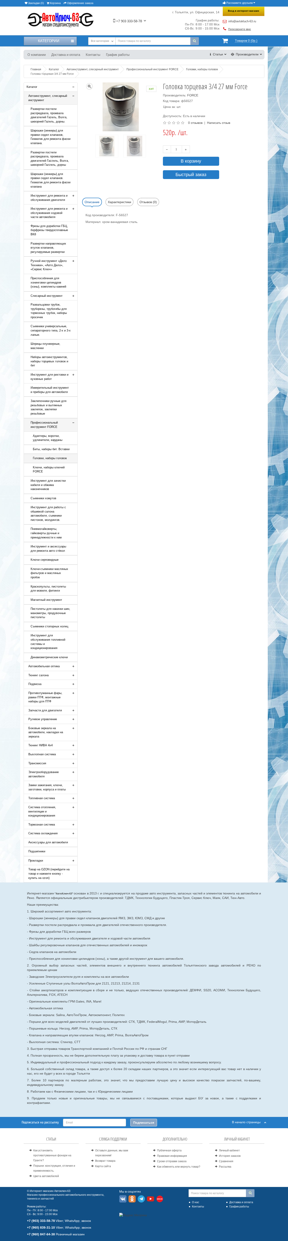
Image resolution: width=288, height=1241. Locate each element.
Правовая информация (172, 1155)
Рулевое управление (42, 719)
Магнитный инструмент (46, 599)
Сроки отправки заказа (172, 1161)
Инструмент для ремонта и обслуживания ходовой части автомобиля (49, 213)
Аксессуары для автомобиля (48, 842)
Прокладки (35, 860)
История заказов (230, 1155)
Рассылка (225, 1166)
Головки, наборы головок (50, 458)
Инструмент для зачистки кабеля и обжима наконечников (48, 485)
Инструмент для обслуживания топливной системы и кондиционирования (48, 642)
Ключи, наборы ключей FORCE (49, 469)
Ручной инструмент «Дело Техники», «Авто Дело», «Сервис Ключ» (49, 265)
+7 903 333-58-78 (128, 21)
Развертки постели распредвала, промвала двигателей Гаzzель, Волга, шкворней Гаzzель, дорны (50, 159)
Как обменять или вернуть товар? (178, 1166)
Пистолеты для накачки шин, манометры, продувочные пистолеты (50, 613)
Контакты (93, 55)
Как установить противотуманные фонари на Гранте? (52, 1155)
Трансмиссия (37, 763)
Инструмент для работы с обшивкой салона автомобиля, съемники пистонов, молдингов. (48, 514)
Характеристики (119, 202)
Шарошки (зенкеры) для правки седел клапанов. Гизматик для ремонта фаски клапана (50, 180)
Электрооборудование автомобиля (43, 774)
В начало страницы (248, 1122)
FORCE (192, 95)
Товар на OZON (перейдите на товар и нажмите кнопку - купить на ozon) (49, 873)
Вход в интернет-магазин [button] (243, 10)
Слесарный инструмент (47, 295)
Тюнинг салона (38, 675)
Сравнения (226, 1161)
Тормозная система (41, 824)
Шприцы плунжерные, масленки (45, 346)
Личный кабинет (229, 1150)
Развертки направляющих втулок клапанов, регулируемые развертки (48, 248)
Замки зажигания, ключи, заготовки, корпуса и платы (47, 787)
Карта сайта (103, 1166)
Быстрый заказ (191, 174)
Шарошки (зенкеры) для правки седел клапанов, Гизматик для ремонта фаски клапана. (50, 137)
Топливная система (41, 798)
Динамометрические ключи (49, 657)
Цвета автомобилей (46, 1176)
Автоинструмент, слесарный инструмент (47, 98)
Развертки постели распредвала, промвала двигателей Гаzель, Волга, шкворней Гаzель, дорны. (49, 115)
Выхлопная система (42, 754)
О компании (36, 55)
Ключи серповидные (44, 559)
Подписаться (143, 1122)
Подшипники (36, 851)
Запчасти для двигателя (45, 710)
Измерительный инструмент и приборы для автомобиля (50, 390)
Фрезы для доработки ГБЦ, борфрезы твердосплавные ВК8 (49, 230)
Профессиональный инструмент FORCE (44, 425)
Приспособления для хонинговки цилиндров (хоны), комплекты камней (48, 282)
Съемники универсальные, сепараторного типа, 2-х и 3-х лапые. (51, 330)
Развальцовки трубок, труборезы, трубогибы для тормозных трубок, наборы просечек (49, 311)
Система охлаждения (43, 833)
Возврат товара (105, 1160)
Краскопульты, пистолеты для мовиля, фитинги (48, 588)
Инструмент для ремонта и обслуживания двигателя (49, 198)
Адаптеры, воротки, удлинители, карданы (47, 438)
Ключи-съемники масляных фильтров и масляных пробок (49, 573)
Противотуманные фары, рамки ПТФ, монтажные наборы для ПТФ (45, 697)
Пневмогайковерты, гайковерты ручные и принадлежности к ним (46, 533)
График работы (118, 55)
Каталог (32, 86)
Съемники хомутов (43, 498)
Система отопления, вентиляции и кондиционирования (42, 811)
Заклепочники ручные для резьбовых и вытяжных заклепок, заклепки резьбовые (48, 407)
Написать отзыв (218, 123)
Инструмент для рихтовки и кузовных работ (49, 377)
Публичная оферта (169, 1150)
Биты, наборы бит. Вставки (51, 449)
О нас (195, 1202)
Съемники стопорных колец (49, 626)
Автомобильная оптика (44, 666)
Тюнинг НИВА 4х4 (40, 745)
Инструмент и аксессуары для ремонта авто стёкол (48, 548)
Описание (92, 202)
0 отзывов (195, 123)
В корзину (191, 161)
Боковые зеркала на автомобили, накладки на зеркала (45, 732)
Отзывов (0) (148, 202)
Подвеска (34, 684)
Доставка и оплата (65, 55)
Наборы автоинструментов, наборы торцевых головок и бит (49, 361)
